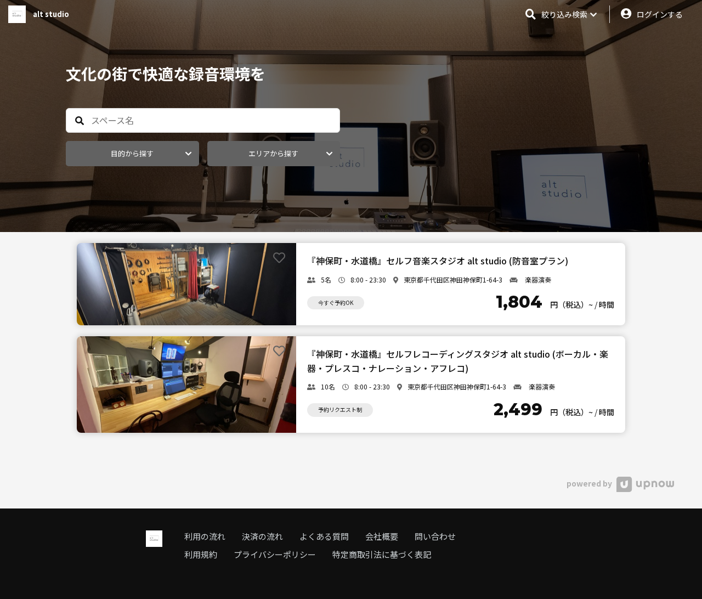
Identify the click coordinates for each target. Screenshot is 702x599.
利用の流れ (204, 536)
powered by (590, 483)
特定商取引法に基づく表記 (381, 554)
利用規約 (200, 554)
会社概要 (381, 536)
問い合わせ (435, 536)
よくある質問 (324, 536)
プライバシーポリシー (275, 554)
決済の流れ (262, 536)
